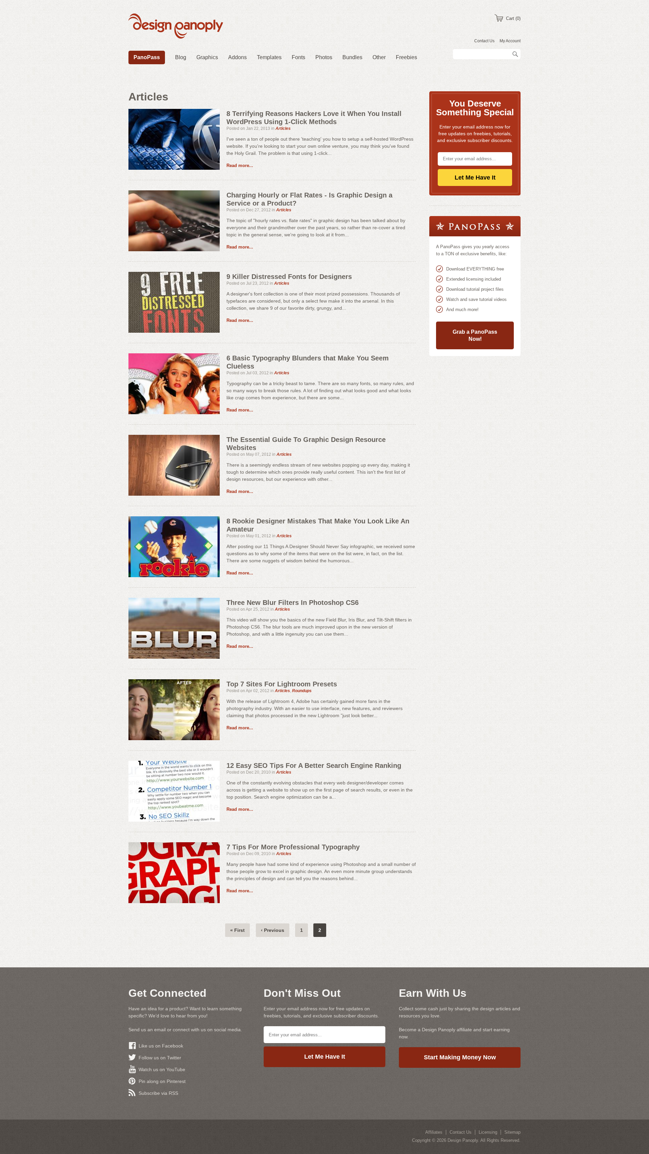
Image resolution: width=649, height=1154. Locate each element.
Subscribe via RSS (158, 1093)
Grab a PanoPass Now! (475, 335)
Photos (323, 57)
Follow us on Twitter (160, 1057)
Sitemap (512, 1132)
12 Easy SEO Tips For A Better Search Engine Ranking (313, 765)
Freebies (406, 57)
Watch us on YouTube (162, 1069)
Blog (180, 57)
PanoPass (147, 57)
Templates (269, 57)
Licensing (488, 1132)
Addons (237, 57)
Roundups (302, 690)
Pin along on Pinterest (162, 1081)
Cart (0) (513, 18)
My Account (510, 41)
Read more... (239, 165)
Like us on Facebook (161, 1046)
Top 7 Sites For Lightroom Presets (281, 684)
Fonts (298, 57)
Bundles (352, 57)
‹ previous (272, 930)
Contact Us (484, 41)
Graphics (207, 57)
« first (237, 930)
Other (379, 57)
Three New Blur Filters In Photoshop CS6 (292, 602)
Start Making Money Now (460, 1057)
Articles (283, 128)
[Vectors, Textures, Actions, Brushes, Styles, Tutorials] (175, 27)
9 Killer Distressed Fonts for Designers (289, 276)
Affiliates (433, 1132)
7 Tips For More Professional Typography (293, 847)
